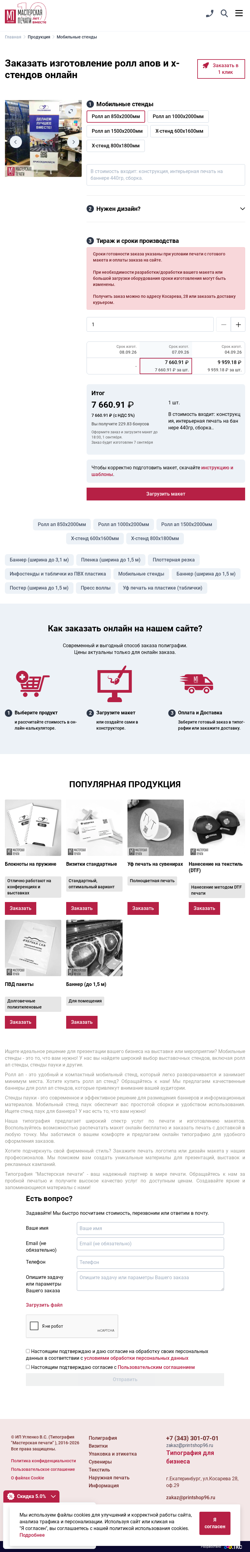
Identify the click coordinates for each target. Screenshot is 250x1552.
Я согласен (215, 1523)
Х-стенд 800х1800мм (155, 538)
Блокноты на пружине (30, 864)
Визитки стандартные (91, 864)
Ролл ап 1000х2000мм (123, 524)
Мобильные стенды (141, 574)
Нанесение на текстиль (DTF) (216, 867)
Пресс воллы (96, 588)
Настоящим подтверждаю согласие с (112, 1367)
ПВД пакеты (19, 984)
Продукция (39, 36)
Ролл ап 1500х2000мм (186, 524)
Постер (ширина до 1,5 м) (39, 588)
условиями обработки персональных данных (136, 1358)
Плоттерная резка (174, 560)
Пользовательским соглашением (156, 1367)
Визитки (98, 1446)
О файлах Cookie (27, 1477)
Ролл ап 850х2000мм (62, 524)
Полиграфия (103, 1438)
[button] (224, 14)
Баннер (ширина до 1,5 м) (206, 574)
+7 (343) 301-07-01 (192, 1438)
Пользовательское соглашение (43, 1469)
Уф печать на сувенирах (155, 864)
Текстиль (99, 1470)
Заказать (20, 908)
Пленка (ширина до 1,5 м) (111, 560)
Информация (104, 1486)
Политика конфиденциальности (43, 1460)
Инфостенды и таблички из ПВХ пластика (58, 574)
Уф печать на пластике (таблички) (162, 588)
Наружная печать (109, 1478)
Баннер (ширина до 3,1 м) (39, 560)
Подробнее (32, 1535)
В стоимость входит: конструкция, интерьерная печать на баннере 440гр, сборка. (157, 174)
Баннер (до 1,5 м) (86, 984)
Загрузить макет (165, 494)
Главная (13, 36)
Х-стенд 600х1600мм (95, 538)
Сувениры (100, 1462)
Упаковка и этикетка (113, 1454)
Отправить (125, 1379)
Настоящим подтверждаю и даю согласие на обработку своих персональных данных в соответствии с (117, 1354)
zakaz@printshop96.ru (190, 1497)
